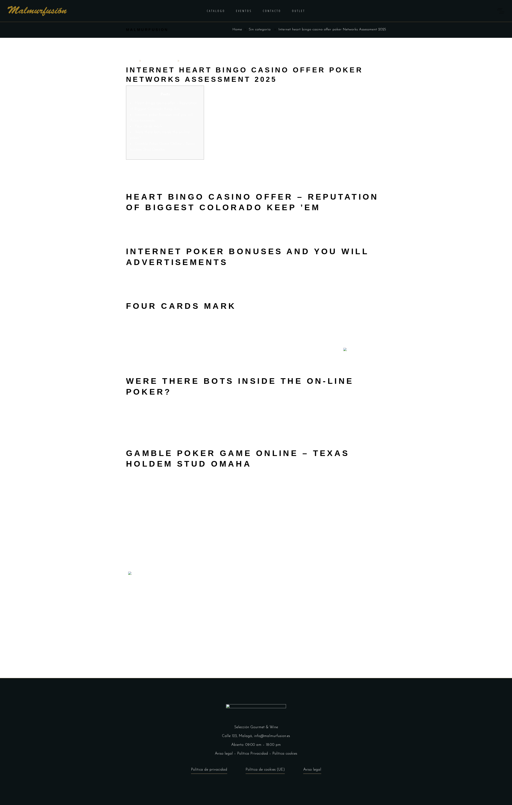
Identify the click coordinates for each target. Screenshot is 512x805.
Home (237, 29)
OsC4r (131, 61)
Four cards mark (148, 126)
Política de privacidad (209, 770)
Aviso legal (224, 754)
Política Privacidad (252, 754)
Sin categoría (260, 29)
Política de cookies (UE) (265, 770)
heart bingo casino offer (246, 350)
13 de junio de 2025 (159, 61)
